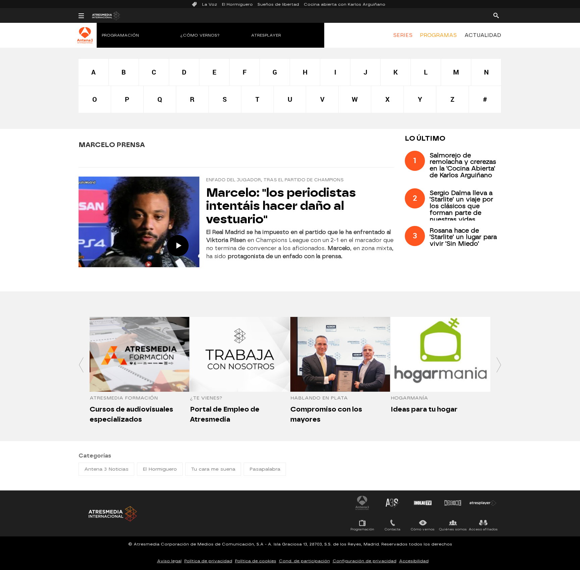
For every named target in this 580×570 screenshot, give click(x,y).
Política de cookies (255, 561)
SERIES (403, 35)
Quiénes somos (453, 529)
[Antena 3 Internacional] (85, 39)
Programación (120, 35)
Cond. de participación (304, 561)
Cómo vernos (423, 529)
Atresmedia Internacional (112, 513)
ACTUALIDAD (483, 35)
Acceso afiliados (483, 529)
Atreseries (392, 503)
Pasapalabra (264, 469)
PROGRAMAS (438, 35)
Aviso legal (169, 561)
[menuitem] (402, 35)
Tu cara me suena (213, 469)
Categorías (95, 456)
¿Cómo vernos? (200, 35)
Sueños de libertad (278, 4)
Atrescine (452, 503)
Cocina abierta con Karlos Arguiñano (344, 4)
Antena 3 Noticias (106, 469)
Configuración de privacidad (364, 561)
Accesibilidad (414, 561)
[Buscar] (496, 15)
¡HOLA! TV (422, 503)
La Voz (209, 4)
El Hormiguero (237, 4)
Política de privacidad (208, 561)
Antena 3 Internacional (362, 503)
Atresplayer (266, 35)
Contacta (392, 529)
